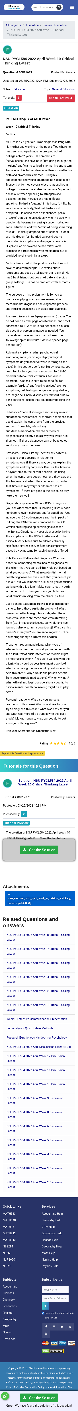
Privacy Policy (41, 1382)
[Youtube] (70, 1327)
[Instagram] (54, 1327)
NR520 (7, 1266)
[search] (59, 7)
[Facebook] (46, 1327)
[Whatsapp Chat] (5, 1396)
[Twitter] (62, 1327)
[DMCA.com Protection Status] (53, 1351)
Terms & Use (56, 1382)
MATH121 (9, 1227)
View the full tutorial (53, 838)
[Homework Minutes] (14, 7)
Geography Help (52, 1246)
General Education (63, 89)
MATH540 (9, 1220)
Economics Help (52, 1233)
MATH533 (9, 1213)
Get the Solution (40, 850)
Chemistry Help (51, 1220)
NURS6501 (10, 1259)
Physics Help (50, 1266)
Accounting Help (52, 1213)
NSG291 (8, 1246)
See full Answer (59, 98)
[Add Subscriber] (45, 1306)
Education (20, 89)
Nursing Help (50, 1259)
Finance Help (50, 1240)
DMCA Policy (25, 1382)
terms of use (51, 1318)
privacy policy (65, 1313)
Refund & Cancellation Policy (29, 1387)
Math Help (48, 1253)
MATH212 (9, 1233)
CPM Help (48, 1227)
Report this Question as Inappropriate (22, 753)
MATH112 (9, 1240)
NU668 (7, 1253)
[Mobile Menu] (72, 7)
